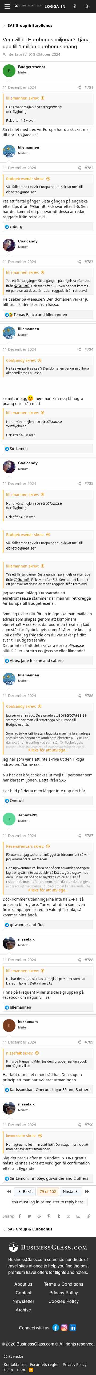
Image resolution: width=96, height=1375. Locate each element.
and (27, 924)
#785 (89, 483)
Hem (21, 1369)
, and (40, 314)
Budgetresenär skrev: (25, 178)
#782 (89, 167)
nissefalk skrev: (19, 1053)
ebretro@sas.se (70, 645)
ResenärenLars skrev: (25, 846)
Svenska (15, 1356)
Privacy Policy (74, 1364)
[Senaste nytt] (75, 6)
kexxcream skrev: (21, 1135)
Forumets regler (44, 1364)
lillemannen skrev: (22, 98)
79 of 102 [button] (48, 1191)
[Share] (79, 87)
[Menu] (7, 6)
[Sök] (87, 6)
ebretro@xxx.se (48, 106)
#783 (89, 261)
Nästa (68, 1191)
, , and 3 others (50, 1089)
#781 (89, 87)
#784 (89, 349)
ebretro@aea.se (22, 134)
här (56, 1074)
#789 (89, 1042)
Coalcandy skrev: (21, 360)
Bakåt (27, 1191)
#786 (89, 695)
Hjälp (8, 1369)
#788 (89, 959)
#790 (89, 1124)
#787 (89, 835)
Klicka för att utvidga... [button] (48, 750)
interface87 (16, 54)
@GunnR (37, 206)
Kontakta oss (15, 1364)
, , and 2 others (49, 1178)
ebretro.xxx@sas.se (40, 650)
